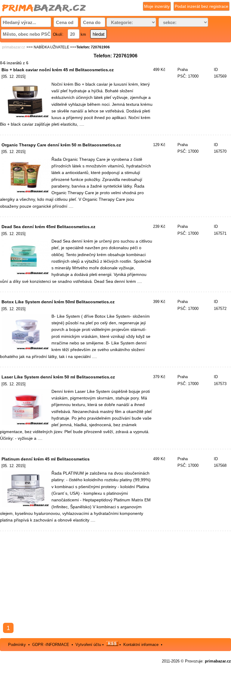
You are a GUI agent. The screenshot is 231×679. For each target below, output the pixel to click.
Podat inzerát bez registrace (201, 6)
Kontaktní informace (141, 644)
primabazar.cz (13, 47)
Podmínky (17, 644)
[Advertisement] (115, 579)
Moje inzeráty (157, 6)
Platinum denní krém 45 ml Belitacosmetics (46, 459)
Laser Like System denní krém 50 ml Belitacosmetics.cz (58, 377)
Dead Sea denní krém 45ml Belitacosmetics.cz (48, 226)
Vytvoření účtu (88, 644)
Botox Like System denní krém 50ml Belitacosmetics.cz (58, 301)
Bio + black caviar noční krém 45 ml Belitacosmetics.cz (58, 69)
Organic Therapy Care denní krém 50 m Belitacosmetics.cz (61, 144)
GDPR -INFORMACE (51, 644)
